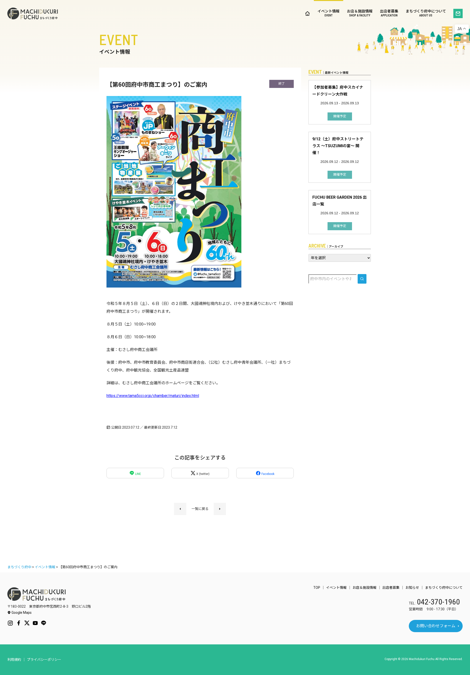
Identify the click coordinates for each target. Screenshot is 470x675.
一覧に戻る (200, 509)
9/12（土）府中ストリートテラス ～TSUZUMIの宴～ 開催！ (338, 146)
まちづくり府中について (426, 13)
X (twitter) (203, 474)
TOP (316, 588)
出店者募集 (389, 13)
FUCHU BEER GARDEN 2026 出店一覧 (339, 200)
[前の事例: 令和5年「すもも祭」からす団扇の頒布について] (180, 509)
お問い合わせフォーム (435, 626)
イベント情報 (328, 13)
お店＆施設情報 (360, 13)
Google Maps (21, 613)
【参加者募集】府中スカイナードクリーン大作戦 (337, 90)
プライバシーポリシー (44, 660)
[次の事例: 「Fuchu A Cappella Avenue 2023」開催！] (220, 509)
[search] (362, 279)
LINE (137, 474)
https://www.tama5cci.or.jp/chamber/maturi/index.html (152, 395)
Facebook (267, 474)
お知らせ (412, 588)
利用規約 (14, 660)
